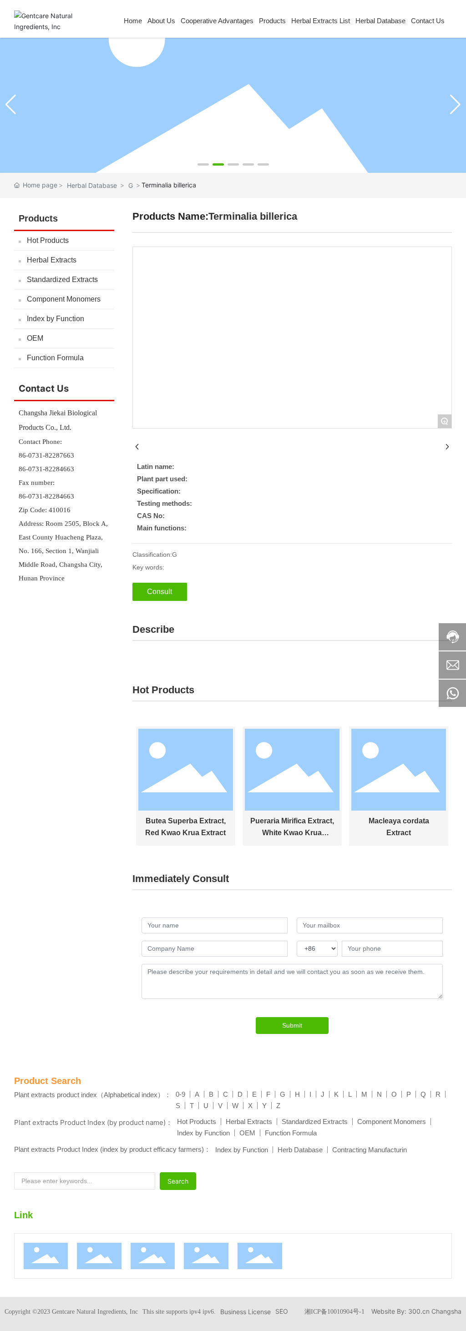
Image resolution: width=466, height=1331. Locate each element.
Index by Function (55, 319)
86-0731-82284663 (46, 469)
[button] (203, 164)
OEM (35, 338)
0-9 (180, 1094)
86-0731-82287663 (46, 455)
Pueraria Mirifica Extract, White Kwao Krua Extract (292, 832)
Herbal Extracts (51, 260)
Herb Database (300, 1150)
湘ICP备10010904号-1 (334, 1311)
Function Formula (55, 358)
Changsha (446, 1311)
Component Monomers (64, 299)
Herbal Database (92, 185)
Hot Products (48, 240)
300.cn (419, 1311)
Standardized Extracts (62, 279)
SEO (281, 1311)
